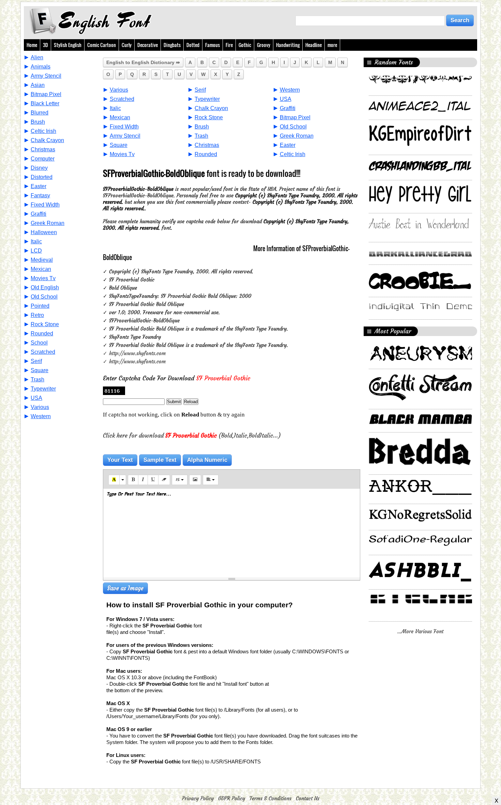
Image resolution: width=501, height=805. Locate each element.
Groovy (263, 44)
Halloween (44, 232)
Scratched (43, 352)
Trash (37, 379)
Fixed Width (45, 205)
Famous (212, 44)
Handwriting (288, 44)
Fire (229, 44)
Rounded (42, 333)
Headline (313, 44)
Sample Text (160, 460)
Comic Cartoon (101, 44)
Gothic (245, 44)
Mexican (41, 269)
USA (36, 398)
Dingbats (172, 44)
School (39, 343)
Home (32, 44)
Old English (45, 287)
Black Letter (45, 103)
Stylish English (67, 44)
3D (45, 44)
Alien (37, 57)
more (332, 44)
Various (40, 407)
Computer (43, 159)
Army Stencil (46, 76)
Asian (38, 85)
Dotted (192, 44)
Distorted (41, 177)
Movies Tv (43, 278)
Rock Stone (45, 324)
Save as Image (125, 588)
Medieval (42, 260)
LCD (36, 251)
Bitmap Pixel (46, 94)
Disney (39, 168)
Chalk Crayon (47, 140)
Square (39, 370)
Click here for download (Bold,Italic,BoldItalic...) (192, 435)
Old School (44, 297)
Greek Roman (47, 223)
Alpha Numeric (207, 460)
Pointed (40, 306)
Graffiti (38, 214)
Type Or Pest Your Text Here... (139, 494)
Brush (38, 122)
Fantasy (40, 195)
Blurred (39, 113)
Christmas (43, 149)
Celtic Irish (43, 131)
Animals (40, 67)
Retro (37, 315)
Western (41, 416)
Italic (36, 241)
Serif (36, 361)
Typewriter (43, 389)
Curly (127, 44)
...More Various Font (420, 631)
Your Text (120, 460)
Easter (38, 186)
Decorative (147, 44)
